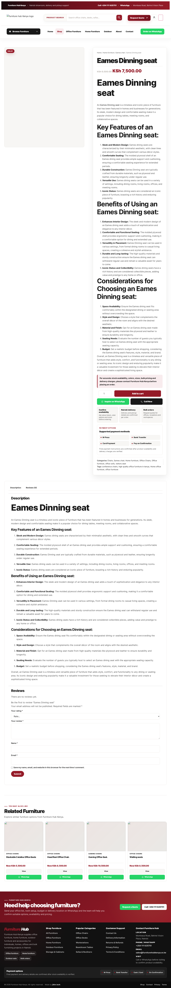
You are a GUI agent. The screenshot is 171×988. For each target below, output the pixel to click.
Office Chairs (145, 460)
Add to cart (137, 393)
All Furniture (52, 933)
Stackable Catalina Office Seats (21, 857)
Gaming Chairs (95, 854)
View (24, 871)
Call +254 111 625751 (107, 5)
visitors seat (121, 464)
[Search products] (119, 17)
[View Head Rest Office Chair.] (65, 836)
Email (14, 755)
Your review (17, 721)
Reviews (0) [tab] (31, 488)
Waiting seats (136, 857)
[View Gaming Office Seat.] (106, 836)
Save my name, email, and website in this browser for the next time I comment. (48, 767)
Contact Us (111, 933)
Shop (59, 31)
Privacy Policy (112, 947)
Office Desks (82, 938)
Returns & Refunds (114, 942)
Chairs (110, 460)
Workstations (82, 942)
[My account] (154, 17)
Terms (164, 985)
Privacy (157, 985)
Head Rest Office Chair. (58, 857)
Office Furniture (73, 31)
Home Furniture (92, 31)
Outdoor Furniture (54, 947)
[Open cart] (160, 18)
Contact (129, 31)
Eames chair (120, 53)
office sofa (110, 464)
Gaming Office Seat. (98, 857)
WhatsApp (124, 5)
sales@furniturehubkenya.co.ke (151, 952)
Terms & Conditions (115, 952)
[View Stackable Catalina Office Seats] (23, 836)
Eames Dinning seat (110, 105)
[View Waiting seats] (147, 836)
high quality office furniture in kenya (134, 466)
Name (14, 743)
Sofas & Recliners (84, 952)
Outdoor (108, 31)
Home (50, 31)
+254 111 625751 (144, 945)
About (119, 31)
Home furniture (108, 53)
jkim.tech (56, 985)
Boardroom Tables (84, 947)
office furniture (111, 469)
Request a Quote (130, 907)
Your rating (17, 711)
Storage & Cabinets (55, 952)
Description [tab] (15, 488)
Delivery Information (115, 938)
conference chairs (110, 466)
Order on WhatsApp (152, 31)
